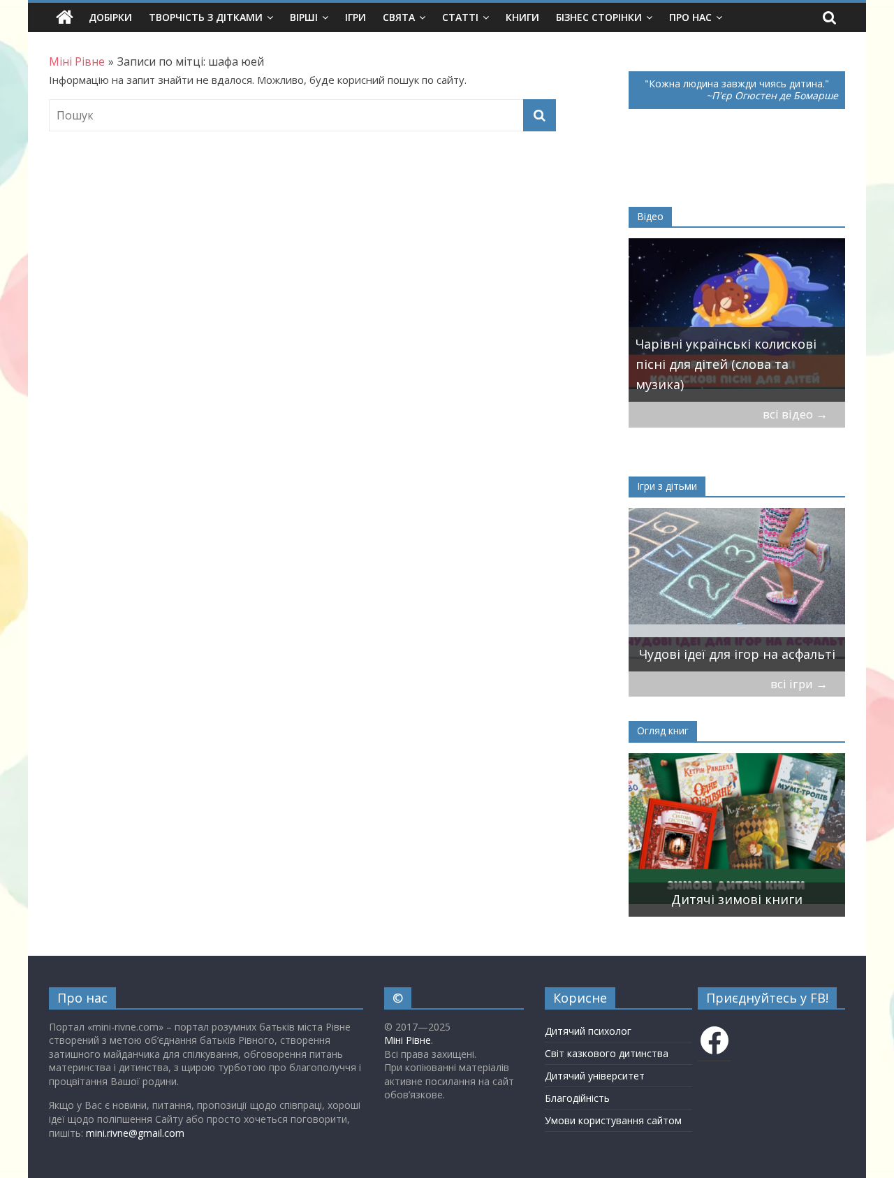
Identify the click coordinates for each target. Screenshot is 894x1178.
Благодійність (577, 1098)
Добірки (110, 17)
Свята (399, 17)
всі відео (795, 414)
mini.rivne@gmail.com (135, 1133)
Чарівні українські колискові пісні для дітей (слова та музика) (726, 364)
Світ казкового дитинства (606, 1053)
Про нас (690, 17)
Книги (522, 17)
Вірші (304, 17)
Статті (460, 17)
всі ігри (799, 684)
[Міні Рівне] (64, 17)
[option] (737, 319)
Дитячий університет (595, 1075)
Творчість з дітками (206, 17)
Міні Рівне (407, 1040)
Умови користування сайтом (613, 1120)
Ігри (355, 17)
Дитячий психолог (588, 1031)
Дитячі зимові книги (737, 899)
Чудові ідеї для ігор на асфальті (737, 654)
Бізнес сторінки (599, 17)
